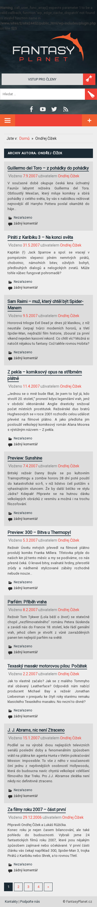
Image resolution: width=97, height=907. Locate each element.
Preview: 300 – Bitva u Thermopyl (39, 532)
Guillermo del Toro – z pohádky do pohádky (48, 168)
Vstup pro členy (42, 79)
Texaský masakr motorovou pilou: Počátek (47, 666)
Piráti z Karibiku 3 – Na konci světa (40, 237)
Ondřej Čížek (68, 176)
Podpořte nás (30, 902)
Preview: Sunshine (25, 458)
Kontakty (11, 902)
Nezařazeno (23, 217)
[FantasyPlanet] (48, 66)
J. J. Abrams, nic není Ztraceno (36, 730)
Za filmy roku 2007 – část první (37, 809)
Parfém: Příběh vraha (27, 601)
